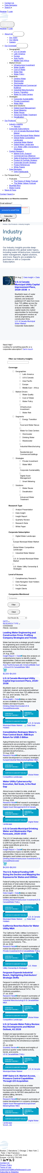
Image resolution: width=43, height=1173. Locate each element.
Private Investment (21, 101)
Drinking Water (20, 78)
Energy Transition (21, 92)
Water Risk (18, 72)
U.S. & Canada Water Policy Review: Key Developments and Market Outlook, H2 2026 (21, 1027)
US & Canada (27, 377)
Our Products (10, 120)
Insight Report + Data (12, 656)
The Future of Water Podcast (26, 181)
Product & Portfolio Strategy (25, 160)
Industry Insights (16, 124)
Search (8, 7)
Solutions (19, 485)
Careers (12, 42)
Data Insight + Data (31, 277)
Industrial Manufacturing (24, 90)
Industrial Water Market (23, 142)
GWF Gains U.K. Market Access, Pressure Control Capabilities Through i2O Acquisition (19, 1078)
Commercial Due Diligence (24, 156)
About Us (8, 34)
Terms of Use (5, 1167)
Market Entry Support (22, 153)
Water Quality (19, 67)
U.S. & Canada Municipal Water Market (25, 322)
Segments (19, 416)
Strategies (19, 458)
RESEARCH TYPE (10, 623)
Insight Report (21, 516)
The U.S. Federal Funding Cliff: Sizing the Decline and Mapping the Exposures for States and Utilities (21, 874)
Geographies (20, 371)
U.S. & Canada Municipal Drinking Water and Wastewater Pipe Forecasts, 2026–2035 (20, 831)
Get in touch (28, 349)
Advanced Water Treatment (25, 115)
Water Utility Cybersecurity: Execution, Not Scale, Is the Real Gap (19, 784)
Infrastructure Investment (24, 65)
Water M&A (18, 103)
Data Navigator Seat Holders (27, 582)
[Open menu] (18, 33)
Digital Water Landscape (24, 144)
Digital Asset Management (24, 108)
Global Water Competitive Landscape (23, 548)
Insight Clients (21, 588)
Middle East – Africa (30, 388)
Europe (17, 56)
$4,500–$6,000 (9, 867)
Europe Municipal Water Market (27, 135)
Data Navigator (11, 5)
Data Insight (20, 513)
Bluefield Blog (15, 185)
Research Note (21, 523)
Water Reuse (19, 112)
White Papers (19, 167)
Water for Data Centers (23, 94)
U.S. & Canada (20, 51)
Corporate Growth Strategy (25, 162)
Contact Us (9, 3)
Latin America (19, 54)
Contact (3, 194)
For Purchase (21, 585)
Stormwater (19, 83)
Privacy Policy (6, 1165)
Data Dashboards (21, 171)
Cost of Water (19, 69)
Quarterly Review (22, 520)
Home (5, 224)
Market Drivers (21, 392)
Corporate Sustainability (23, 99)
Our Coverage (10, 46)
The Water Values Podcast (25, 183)
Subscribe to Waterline (9, 1172)
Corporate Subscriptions (19, 129)
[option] (21, 301)
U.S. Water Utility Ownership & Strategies (25, 567)
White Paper (20, 526)
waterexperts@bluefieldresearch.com (15, 1169)
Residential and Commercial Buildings (29, 453)
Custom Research (16, 151)
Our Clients (13, 40)
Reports (17, 126)
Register (3, 11)
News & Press (10, 190)
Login (10, 11)
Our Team (13, 37)
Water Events (14, 188)
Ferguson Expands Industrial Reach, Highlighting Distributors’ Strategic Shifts (20, 975)
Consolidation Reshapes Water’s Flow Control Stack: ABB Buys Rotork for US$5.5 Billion (19, 735)
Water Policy (19, 74)
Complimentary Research (25, 578)
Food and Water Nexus (29, 425)
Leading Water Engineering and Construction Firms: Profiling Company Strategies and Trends (19, 635)
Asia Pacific (19, 58)
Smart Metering (20, 110)
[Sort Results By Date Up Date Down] (17, 618)
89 (11, 1125)
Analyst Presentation (24, 509)
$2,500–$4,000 (9, 674)
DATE (5, 621)
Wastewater (19, 81)
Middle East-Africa (21, 60)
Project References (22, 165)
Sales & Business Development (26, 158)
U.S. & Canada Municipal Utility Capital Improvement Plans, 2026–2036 (27, 286)
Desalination (19, 117)
